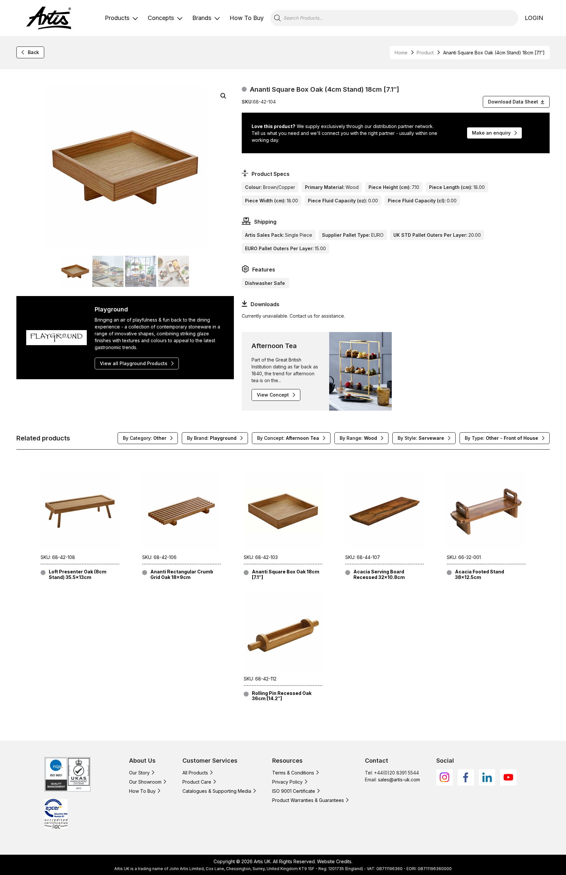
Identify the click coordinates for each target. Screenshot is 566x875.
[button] (223, 96)
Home (401, 52)
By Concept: (288, 438)
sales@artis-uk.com (399, 779)
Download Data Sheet (513, 101)
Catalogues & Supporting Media (216, 791)
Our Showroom (145, 782)
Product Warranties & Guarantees (308, 800)
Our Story (139, 772)
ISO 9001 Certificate (293, 791)
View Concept (273, 395)
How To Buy (247, 17)
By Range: (358, 438)
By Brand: (211, 438)
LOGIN (534, 17)
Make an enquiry (491, 133)
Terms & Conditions (293, 772)
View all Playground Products (133, 363)
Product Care (196, 782)
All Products (195, 772)
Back (33, 52)
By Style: (421, 438)
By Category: (144, 438)
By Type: (501, 438)
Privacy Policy (287, 782)
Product (425, 52)
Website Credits (334, 861)
